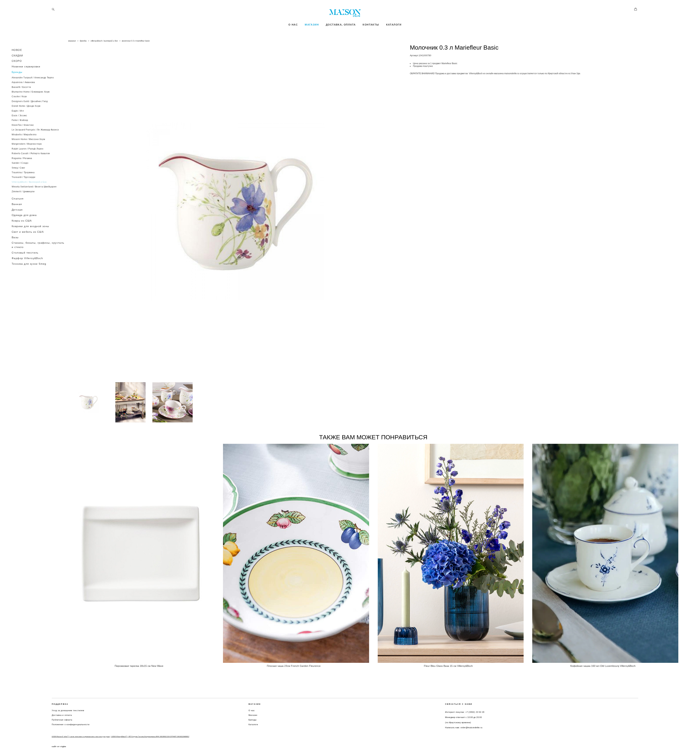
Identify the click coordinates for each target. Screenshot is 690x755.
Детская (17, 209)
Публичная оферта (62, 720)
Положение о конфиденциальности (71, 724)
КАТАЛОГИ (394, 24)
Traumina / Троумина (23, 172)
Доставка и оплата (62, 715)
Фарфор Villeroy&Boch (27, 258)
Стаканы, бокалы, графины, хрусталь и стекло (38, 244)
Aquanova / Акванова (23, 82)
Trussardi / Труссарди (23, 177)
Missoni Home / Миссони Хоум (28, 139)
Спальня (18, 198)
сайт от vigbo (59, 746)
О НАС (293, 24)
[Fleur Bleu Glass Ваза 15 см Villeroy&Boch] (451, 553)
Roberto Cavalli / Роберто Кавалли (31, 153)
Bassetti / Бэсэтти (21, 87)
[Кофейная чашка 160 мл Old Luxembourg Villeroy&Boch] (605, 553)
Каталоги (253, 724)
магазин (72, 41)
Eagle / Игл (18, 111)
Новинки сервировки (26, 66)
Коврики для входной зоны (30, 226)
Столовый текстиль (25, 252)
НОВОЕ (17, 50)
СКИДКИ (17, 55)
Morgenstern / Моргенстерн (27, 144)
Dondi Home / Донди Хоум (26, 106)
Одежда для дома (24, 215)
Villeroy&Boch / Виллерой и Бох (29, 182)
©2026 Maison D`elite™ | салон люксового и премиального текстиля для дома (81, 736)
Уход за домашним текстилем (68, 710)
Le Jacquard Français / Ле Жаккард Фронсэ (35, 129)
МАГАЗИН (312, 24)
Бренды (17, 72)
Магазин (253, 715)
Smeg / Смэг (18, 168)
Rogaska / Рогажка (22, 158)
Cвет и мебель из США (28, 231)
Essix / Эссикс (19, 115)
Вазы (15, 237)
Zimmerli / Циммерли (23, 191)
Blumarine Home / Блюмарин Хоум (31, 92)
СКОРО (17, 60)
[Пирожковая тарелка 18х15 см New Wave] (141, 553)
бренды (83, 41)
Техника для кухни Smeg (29, 263)
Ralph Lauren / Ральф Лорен (27, 149)
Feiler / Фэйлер (20, 120)
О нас (252, 710)
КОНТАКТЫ (371, 24)
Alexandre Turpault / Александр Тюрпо (33, 77)
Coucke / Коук (19, 96)
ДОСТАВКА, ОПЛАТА (341, 24)
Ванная (17, 204)
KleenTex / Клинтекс (23, 125)
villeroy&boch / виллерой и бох (104, 41)
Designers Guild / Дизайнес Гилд (30, 101)
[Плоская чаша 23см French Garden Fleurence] (296, 553)
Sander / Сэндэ (20, 163)
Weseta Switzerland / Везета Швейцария (34, 186)
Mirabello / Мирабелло (24, 134)
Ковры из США (22, 220)
